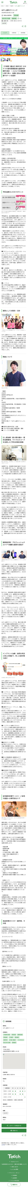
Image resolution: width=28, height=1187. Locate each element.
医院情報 (23, 32)
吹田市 (11, 6)
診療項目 (14, 32)
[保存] (25, 26)
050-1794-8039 (7, 1106)
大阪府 (7, 6)
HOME (2, 6)
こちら (3, 1144)
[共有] (22, 26)
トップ (5, 32)
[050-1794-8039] (14, 1184)
